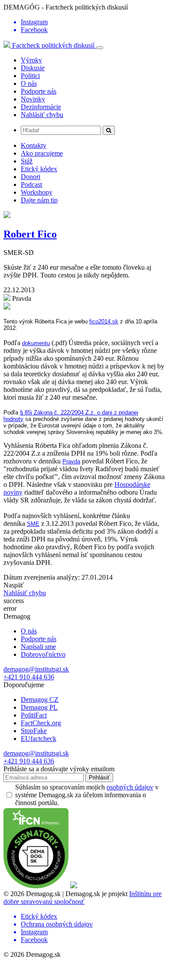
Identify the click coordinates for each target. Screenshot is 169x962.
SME (33, 524)
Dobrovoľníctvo (43, 654)
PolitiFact (34, 715)
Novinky (33, 99)
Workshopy (36, 192)
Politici (30, 75)
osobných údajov (130, 787)
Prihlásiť (99, 777)
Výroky (31, 60)
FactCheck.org (41, 723)
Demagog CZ (39, 699)
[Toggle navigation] (99, 47)
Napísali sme (38, 646)
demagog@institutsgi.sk (36, 669)
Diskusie (33, 68)
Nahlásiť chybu (42, 114)
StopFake (34, 730)
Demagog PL (39, 707)
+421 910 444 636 (28, 677)
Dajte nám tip (39, 200)
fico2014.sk (103, 321)
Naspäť (13, 585)
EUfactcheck (38, 738)
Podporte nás (38, 91)
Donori (30, 176)
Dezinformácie (41, 107)
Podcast (31, 184)
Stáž (26, 161)
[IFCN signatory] (35, 886)
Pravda (71, 461)
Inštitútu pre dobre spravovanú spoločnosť (82, 897)
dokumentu (36, 343)
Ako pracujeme (42, 153)
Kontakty (33, 145)
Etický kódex (39, 169)
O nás (29, 83)
